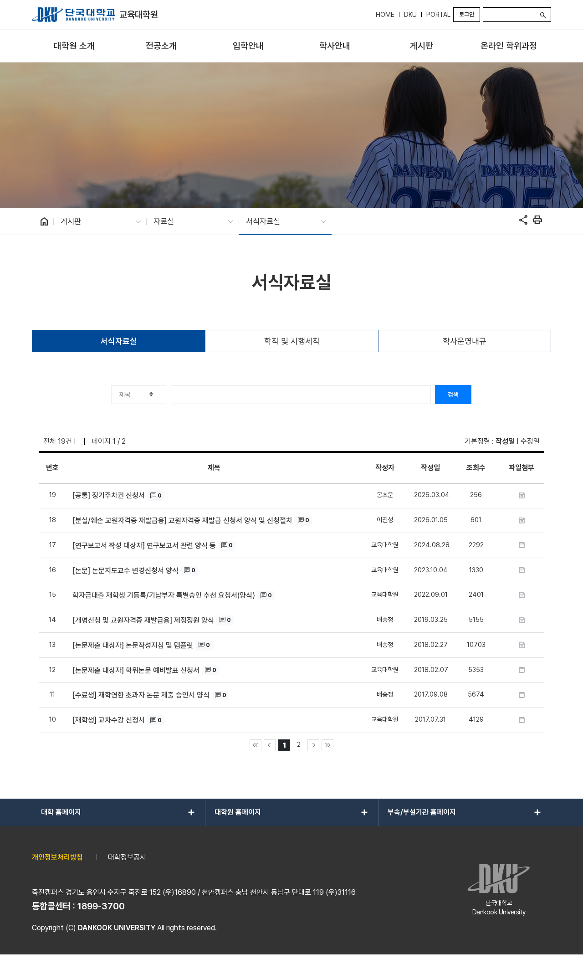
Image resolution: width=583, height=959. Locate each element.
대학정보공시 (127, 857)
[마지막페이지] (327, 745)
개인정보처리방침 (57, 857)
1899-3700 (101, 906)
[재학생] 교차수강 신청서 (108, 720)
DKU (410, 14)
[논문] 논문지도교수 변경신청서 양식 (125, 570)
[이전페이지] (270, 745)
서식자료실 (119, 341)
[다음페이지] (313, 745)
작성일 (505, 441)
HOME (385, 14)
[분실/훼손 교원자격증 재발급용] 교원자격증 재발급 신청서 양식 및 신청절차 (182, 520)
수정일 (530, 441)
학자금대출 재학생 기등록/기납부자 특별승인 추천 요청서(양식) (163, 595)
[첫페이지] (255, 745)
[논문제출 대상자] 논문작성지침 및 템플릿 (132, 645)
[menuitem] (74, 46)
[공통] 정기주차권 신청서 (108, 495)
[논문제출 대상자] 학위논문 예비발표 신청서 (135, 670)
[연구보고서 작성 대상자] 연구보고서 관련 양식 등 (144, 545)
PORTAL (438, 14)
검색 (453, 394)
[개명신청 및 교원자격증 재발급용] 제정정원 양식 (143, 620)
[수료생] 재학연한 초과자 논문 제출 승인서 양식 (141, 695)
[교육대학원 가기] (73, 14)
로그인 (466, 14)
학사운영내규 (464, 341)
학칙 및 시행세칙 (292, 341)
